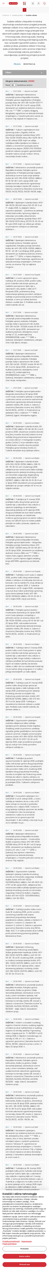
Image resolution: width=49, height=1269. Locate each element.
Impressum (26, 1241)
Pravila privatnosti (11, 1241)
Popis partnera (9, 1244)
